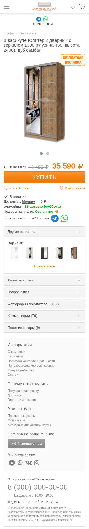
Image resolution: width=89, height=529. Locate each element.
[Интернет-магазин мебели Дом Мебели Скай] (44, 6)
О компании (16, 351)
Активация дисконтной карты (29, 425)
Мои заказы (16, 420)
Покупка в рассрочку (23, 391)
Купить (44, 177)
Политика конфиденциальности (31, 361)
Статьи (13, 374)
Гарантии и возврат (22, 400)
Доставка (15, 395)
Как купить (16, 356)
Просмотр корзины (21, 416)
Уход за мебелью (21, 370)
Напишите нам (29, 443)
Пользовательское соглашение (31, 365)
